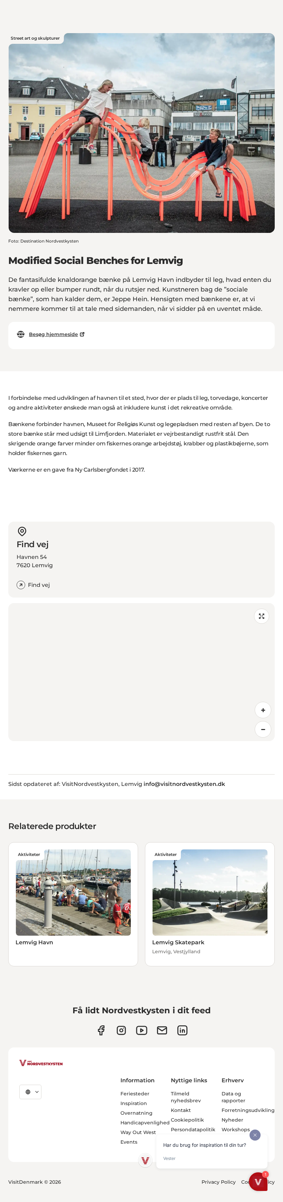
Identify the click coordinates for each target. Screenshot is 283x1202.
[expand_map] (261, 616)
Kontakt (181, 1110)
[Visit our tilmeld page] (162, 1030)
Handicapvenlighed (145, 1123)
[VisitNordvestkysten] (41, 1063)
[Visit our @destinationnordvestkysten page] (142, 1030)
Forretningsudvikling (248, 1110)
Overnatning (136, 1113)
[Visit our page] (101, 1030)
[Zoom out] (263, 729)
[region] (141, 672)
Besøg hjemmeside (53, 334)
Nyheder (232, 1120)
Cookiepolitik (187, 1120)
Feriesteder (134, 1094)
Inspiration (133, 1103)
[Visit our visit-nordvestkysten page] (182, 1030)
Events (128, 1142)
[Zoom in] (263, 710)
